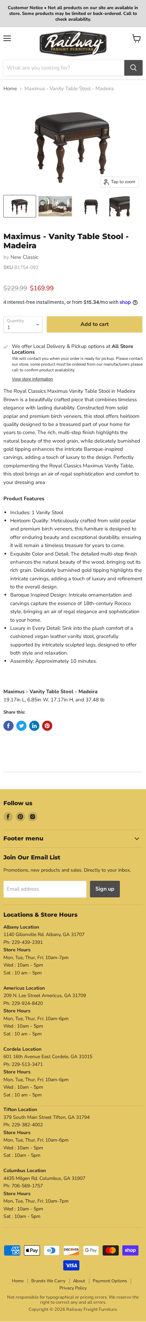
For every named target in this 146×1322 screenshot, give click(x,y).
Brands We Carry (48, 1281)
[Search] (133, 68)
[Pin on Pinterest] (47, 726)
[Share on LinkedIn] (34, 726)
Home (10, 89)
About (79, 1281)
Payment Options (110, 1281)
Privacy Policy (73, 1288)
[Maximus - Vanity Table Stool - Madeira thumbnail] (20, 206)
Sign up (104, 889)
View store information (32, 379)
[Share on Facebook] (8, 726)
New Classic (24, 257)
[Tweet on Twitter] (21, 726)
